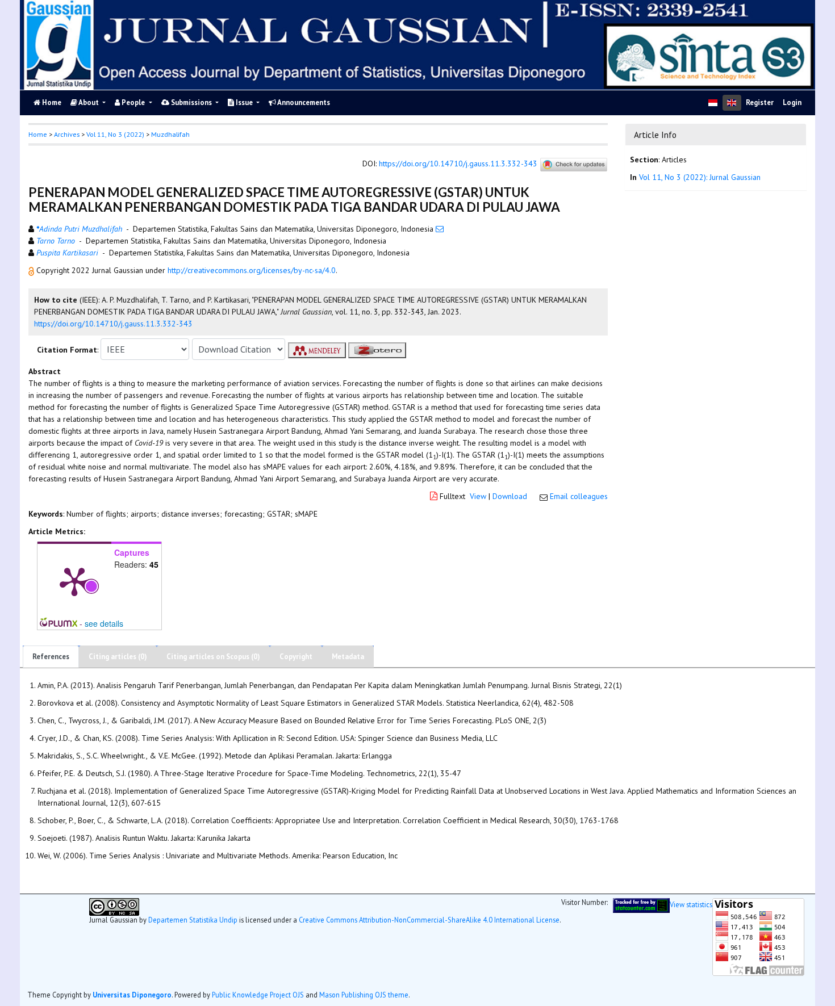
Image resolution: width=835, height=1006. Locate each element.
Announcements (303, 102)
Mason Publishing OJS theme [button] (363, 994)
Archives (67, 134)
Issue (244, 102)
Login (792, 102)
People (133, 102)
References (50, 656)
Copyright (295, 656)
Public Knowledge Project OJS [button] (258, 994)
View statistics (691, 904)
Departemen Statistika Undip (192, 919)
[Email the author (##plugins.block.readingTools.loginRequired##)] (440, 229)
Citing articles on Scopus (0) (213, 656)
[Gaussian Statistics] (641, 904)
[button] (32, 270)
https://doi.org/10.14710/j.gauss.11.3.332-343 (458, 164)
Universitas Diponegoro (132, 994)
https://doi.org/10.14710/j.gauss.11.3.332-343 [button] (113, 323)
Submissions (191, 102)
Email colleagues (579, 496)
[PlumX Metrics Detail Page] (74, 581)
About (89, 102)
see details (104, 623)
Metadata (348, 656)
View (478, 496)
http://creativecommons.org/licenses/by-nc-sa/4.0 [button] (252, 270)
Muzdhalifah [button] (170, 134)
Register (760, 102)
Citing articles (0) (118, 656)
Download (509, 496)
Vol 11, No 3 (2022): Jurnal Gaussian (700, 177)
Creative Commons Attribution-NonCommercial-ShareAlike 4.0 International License (429, 919)
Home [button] (37, 134)
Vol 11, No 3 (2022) (115, 134)
